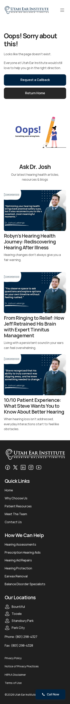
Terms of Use (13, 683)
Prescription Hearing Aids (23, 552)
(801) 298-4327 (26, 637)
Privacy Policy (13, 658)
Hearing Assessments (20, 544)
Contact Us (13, 522)
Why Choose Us (16, 498)
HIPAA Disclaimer (15, 674)
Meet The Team (16, 514)
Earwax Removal (16, 576)
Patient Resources (18, 506)
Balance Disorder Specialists (25, 584)
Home (9, 490)
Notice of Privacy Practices (22, 666)
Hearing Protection (18, 568)
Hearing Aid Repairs (18, 560)
